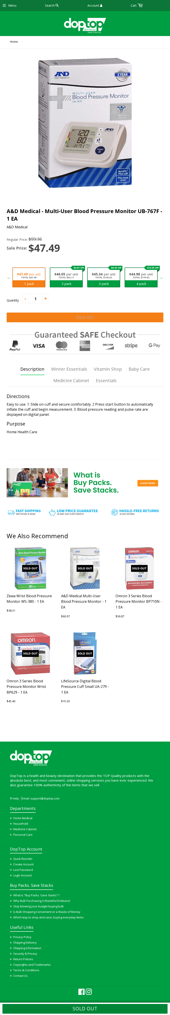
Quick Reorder (23, 859)
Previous (9, 277)
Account (93, 5)
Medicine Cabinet (71, 380)
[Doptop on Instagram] (88, 993)
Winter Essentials (69, 369)
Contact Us (20, 976)
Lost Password (23, 870)
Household (20, 824)
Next (161, 277)
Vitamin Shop (108, 369)
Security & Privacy (25, 954)
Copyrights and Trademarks (32, 965)
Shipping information (27, 948)
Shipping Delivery (25, 942)
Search (50, 5)
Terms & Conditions (26, 970)
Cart (134, 5)
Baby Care (139, 369)
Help (16, 798)
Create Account (23, 864)
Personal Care (23, 835)
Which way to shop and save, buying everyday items (48, 917)
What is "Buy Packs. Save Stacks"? (36, 895)
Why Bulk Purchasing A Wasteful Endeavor (41, 901)
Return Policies (23, 959)
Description (32, 369)
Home (14, 42)
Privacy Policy (22, 937)
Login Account (22, 875)
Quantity (13, 300)
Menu (12, 5)
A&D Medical (17, 227)
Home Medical (22, 818)
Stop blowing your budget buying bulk (38, 906)
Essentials (106, 380)
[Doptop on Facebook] (81, 993)
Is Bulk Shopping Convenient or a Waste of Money (46, 912)
